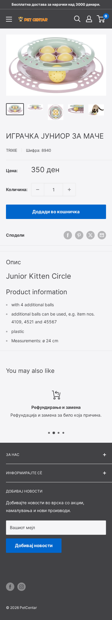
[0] (101, 18)
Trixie (11, 150)
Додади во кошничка (56, 211)
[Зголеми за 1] (69, 189)
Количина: (16, 189)
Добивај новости (34, 545)
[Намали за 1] (37, 189)
